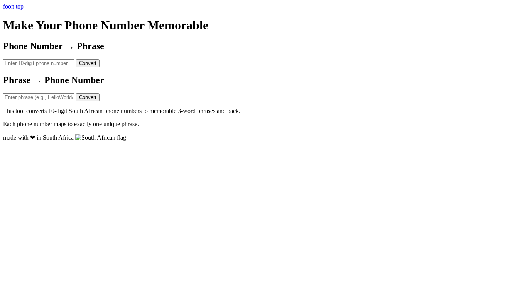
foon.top (13, 6)
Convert (87, 63)
